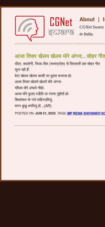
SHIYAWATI (91, 113)
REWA (78, 113)
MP (69, 113)
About (87, 19)
